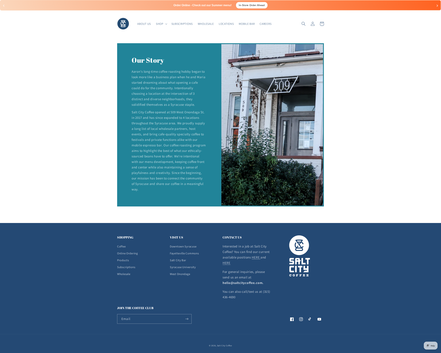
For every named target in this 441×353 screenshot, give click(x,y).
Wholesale (123, 274)
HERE (256, 257)
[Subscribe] (186, 319)
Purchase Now (243, 5)
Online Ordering (127, 253)
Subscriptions (126, 267)
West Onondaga (180, 274)
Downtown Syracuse (183, 246)
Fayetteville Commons (184, 253)
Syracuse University (183, 267)
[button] (161, 23)
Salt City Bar (178, 260)
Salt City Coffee (224, 345)
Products (123, 260)
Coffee (121, 246)
